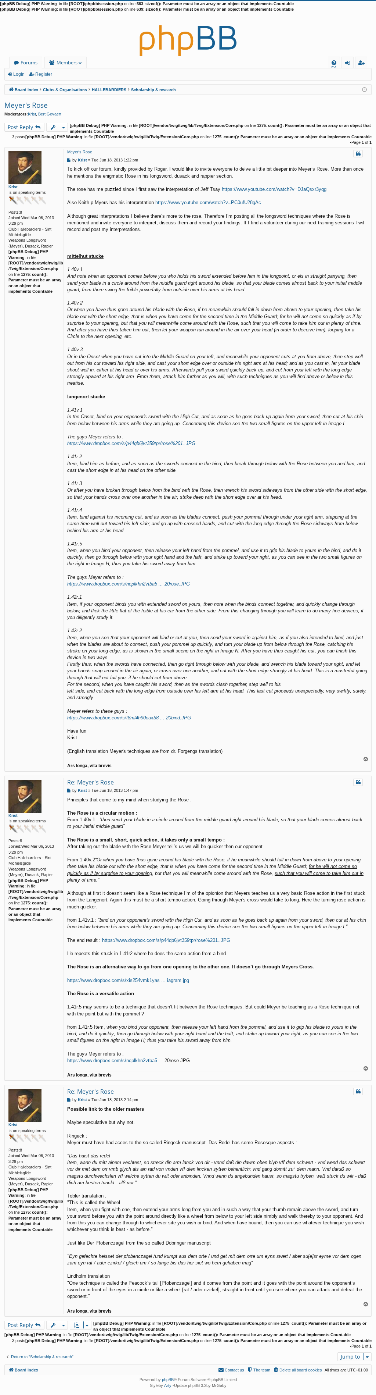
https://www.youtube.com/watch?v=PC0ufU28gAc (208, 202)
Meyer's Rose (26, 105)
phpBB (168, 1379)
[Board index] (188, 35)
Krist (32, 114)
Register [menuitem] (363, 63)
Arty (167, 1385)
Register (43, 74)
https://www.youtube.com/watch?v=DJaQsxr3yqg (274, 189)
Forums (29, 62)
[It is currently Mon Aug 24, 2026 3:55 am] (364, 89)
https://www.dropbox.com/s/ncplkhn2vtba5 (112, 1060)
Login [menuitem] (349, 63)
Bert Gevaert (49, 114)
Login (19, 74)
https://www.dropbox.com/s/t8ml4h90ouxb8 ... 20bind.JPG (129, 717)
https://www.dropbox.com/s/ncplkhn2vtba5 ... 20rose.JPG (128, 584)
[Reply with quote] (358, 153)
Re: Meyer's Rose (90, 782)
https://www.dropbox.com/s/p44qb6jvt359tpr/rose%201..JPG (131, 443)
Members (67, 62)
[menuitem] (334, 62)
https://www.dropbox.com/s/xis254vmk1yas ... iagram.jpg (128, 980)
